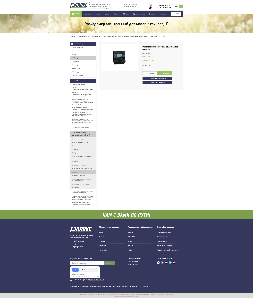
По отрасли (75, 61)
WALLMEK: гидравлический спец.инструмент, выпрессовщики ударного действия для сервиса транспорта (82, 121)
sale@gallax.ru (77, 244)
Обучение (126, 14)
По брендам (75, 58)
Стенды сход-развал (164, 232)
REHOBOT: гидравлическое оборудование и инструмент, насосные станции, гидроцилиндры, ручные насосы (82, 102)
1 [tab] (119, 73)
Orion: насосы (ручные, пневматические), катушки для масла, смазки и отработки (81, 134)
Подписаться (109, 263)
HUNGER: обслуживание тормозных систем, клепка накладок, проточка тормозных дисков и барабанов (82, 197)
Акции (99, 14)
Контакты (162, 14)
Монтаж (107, 14)
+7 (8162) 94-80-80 (164, 7)
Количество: (146, 65)
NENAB (130, 250)
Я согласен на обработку (88, 280)
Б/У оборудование (77, 72)
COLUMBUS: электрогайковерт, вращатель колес (81, 128)
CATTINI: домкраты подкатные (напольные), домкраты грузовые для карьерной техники (82, 114)
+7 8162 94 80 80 (133, 262)
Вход (176, 6)
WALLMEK (131, 245)
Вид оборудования (77, 51)
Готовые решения (77, 65)
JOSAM (130, 232)
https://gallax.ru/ (78, 247)
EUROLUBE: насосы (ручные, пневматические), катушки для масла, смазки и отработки (81, 94)
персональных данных (96, 280)
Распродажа (76, 68)
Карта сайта (103, 250)
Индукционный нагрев (164, 245)
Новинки (74, 54)
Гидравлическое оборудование (167, 250)
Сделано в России (77, 75)
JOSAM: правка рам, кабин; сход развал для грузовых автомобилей (82, 88)
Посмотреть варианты (157, 82)
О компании (87, 14)
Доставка (152, 14)
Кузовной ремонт (139, 14)
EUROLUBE (131, 237)
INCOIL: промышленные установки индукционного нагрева (82, 191)
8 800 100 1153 (133, 264)
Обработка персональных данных (126, 296)
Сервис (116, 14)
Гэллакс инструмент (78, 47)
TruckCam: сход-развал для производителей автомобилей (81, 203)
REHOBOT (131, 241)
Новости (102, 241)
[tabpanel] (119, 57)
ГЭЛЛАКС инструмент (78, 84)
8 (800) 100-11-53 (164, 5)
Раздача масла (162, 241)
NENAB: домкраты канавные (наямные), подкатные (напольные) (82, 108)
